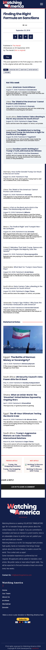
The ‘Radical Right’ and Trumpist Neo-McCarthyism (21, 228)
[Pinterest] (25, 36)
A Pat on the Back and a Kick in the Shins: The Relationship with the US (20, 208)
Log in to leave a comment (23, 487)
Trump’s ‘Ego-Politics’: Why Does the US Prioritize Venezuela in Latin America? (22, 304)
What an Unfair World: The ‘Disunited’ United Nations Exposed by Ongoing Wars (22, 397)
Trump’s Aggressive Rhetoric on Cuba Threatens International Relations (19, 436)
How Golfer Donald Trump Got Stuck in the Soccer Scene (22, 173)
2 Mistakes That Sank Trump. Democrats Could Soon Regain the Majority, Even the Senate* (22, 249)
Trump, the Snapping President (11, 470)
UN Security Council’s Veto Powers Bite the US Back (23, 378)
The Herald (17, 45)
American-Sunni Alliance (24, 87)
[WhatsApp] (30, 36)
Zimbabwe (7, 72)
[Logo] (19, 4)
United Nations (33, 69)
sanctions (24, 69)
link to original (20, 50)
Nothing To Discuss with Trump (34, 470)
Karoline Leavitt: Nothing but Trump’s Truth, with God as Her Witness (24, 150)
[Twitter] (20, 36)
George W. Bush (14, 69)
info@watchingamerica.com (22, 575)
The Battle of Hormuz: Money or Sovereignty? (19, 359)
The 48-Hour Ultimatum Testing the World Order (22, 414)
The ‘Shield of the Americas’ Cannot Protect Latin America (25, 102)
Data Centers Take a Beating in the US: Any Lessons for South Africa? (25, 118)
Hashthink (35, 648)
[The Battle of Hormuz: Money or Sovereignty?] (23, 339)
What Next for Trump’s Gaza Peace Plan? (22, 268)
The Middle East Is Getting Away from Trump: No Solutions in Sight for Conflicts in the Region (25, 132)
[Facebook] (15, 36)
